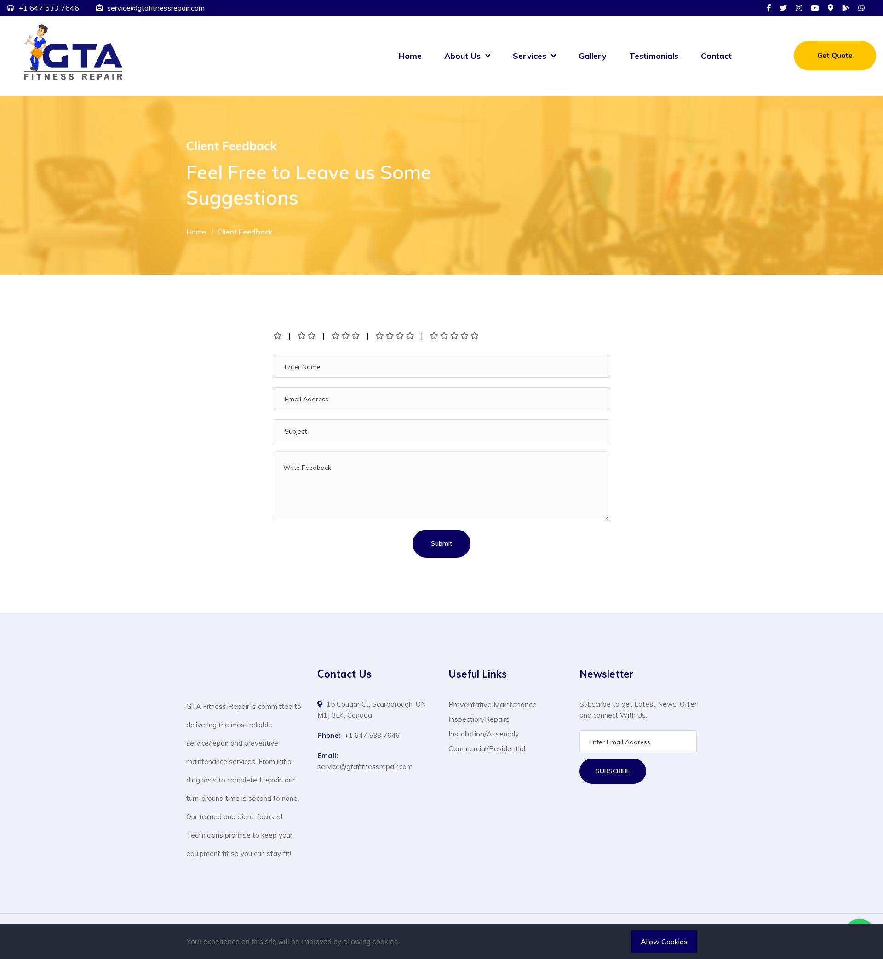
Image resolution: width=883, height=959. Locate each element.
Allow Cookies (664, 941)
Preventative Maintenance (492, 704)
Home (410, 56)
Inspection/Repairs (479, 719)
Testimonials (653, 56)
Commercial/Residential (486, 748)
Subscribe (613, 771)
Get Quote (835, 55)
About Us (462, 56)
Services (529, 56)
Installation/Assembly (483, 733)
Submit (441, 543)
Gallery (593, 56)
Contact (716, 56)
